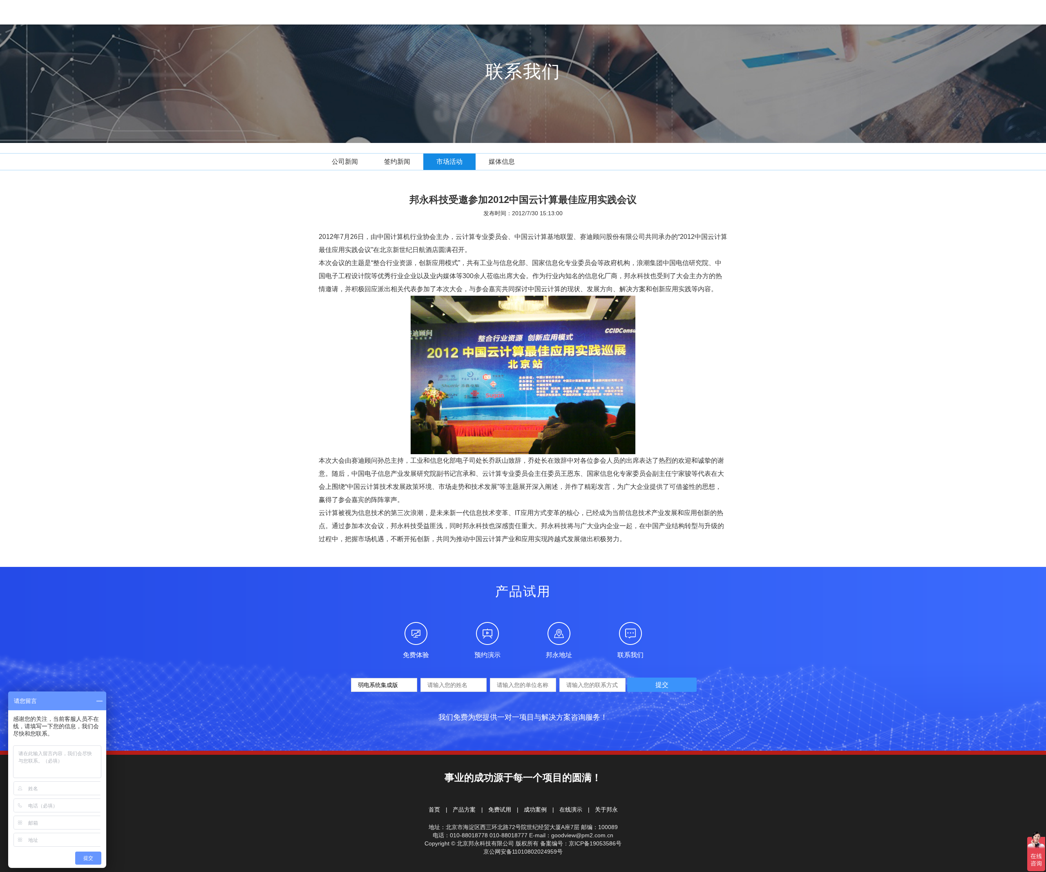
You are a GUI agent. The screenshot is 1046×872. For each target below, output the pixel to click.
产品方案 (464, 809)
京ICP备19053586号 (595, 843)
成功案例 (535, 809)
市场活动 (449, 161)
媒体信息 (502, 161)
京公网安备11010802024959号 (523, 851)
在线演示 (570, 809)
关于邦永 (606, 809)
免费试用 (499, 809)
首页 (434, 809)
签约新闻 (397, 161)
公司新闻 (345, 161)
